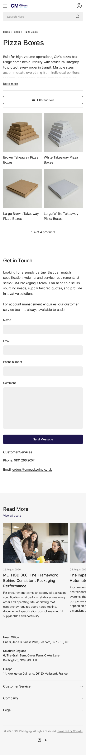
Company (10, 698)
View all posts (12, 515)
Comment (9, 383)
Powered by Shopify (69, 731)
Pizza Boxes (30, 32)
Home (6, 32)
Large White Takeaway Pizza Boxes (61, 216)
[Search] (77, 16)
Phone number (12, 362)
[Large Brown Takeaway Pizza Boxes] (22, 188)
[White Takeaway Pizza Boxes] (63, 132)
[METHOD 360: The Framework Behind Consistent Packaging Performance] (35, 543)
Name (7, 320)
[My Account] (79, 6)
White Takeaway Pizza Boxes (61, 159)
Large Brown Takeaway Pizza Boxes (21, 216)
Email (6, 341)
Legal (7, 710)
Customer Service (16, 686)
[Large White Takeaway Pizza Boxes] (63, 188)
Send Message (43, 439)
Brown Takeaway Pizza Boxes (20, 159)
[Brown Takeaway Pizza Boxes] (22, 132)
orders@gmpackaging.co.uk (32, 469)
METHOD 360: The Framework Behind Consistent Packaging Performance (30, 580)
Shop (17, 32)
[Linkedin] (46, 740)
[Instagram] (39, 740)
